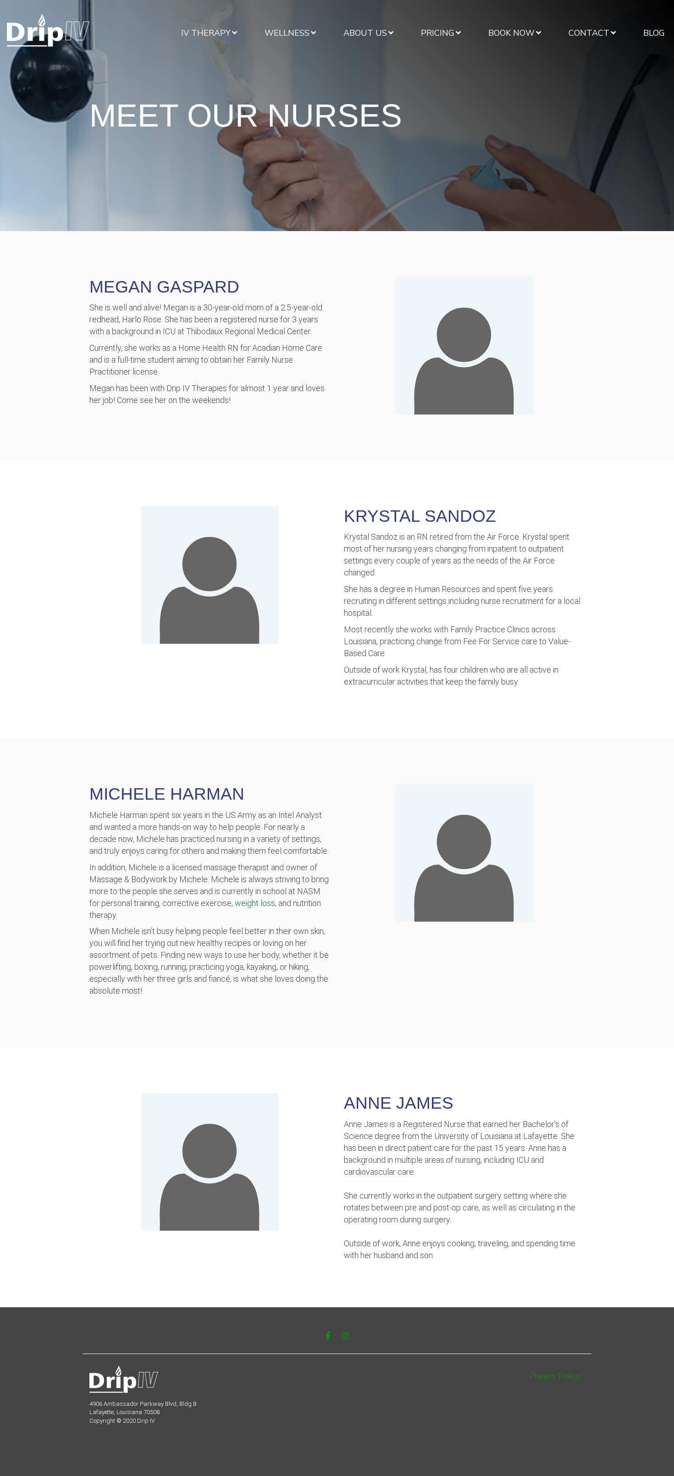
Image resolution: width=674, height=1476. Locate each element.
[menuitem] (209, 33)
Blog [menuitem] (654, 33)
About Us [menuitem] (365, 33)
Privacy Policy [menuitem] (555, 1376)
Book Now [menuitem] (511, 33)
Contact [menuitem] (589, 33)
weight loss (255, 903)
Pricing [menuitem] (437, 33)
